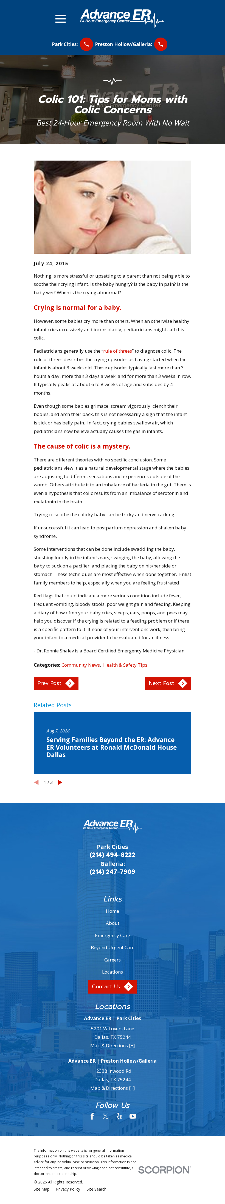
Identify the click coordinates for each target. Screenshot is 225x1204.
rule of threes (117, 351)
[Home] (122, 19)
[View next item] (60, 782)
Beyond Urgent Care (112, 947)
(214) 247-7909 (112, 872)
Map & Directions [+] (112, 1045)
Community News (80, 665)
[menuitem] (41, 1189)
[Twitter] (105, 1116)
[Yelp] (119, 1116)
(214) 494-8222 (112, 855)
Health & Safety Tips (125, 665)
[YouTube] (133, 1116)
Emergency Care (112, 935)
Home (112, 911)
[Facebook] (92, 1116)
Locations (112, 972)
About (112, 923)
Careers (112, 960)
